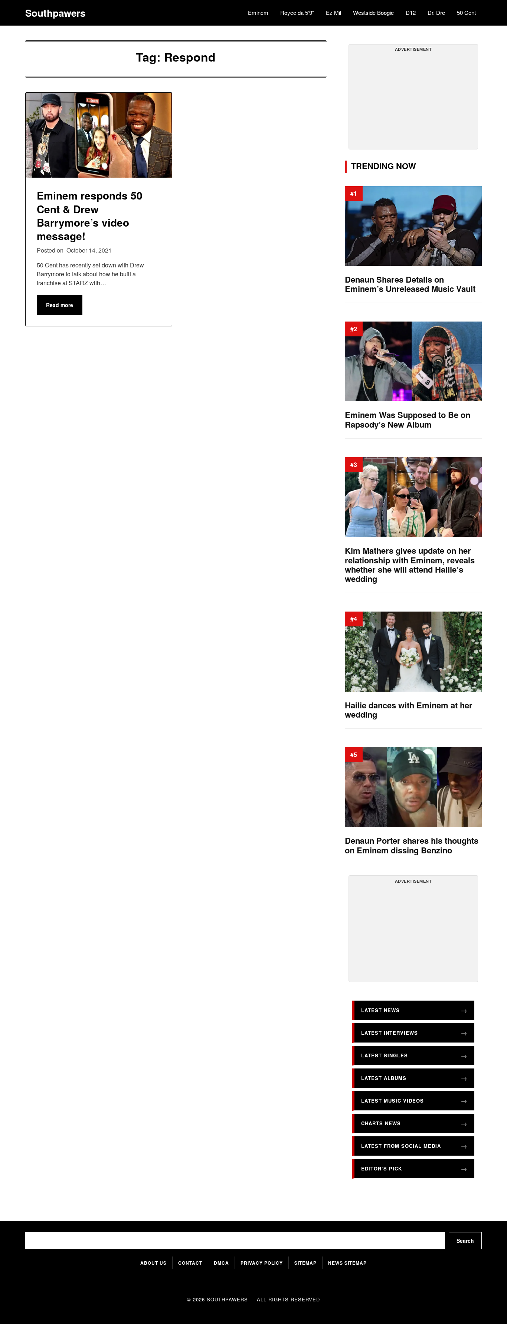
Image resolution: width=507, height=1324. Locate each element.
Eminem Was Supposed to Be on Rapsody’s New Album (407, 419)
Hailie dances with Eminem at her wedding (408, 710)
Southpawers (55, 13)
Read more (59, 305)
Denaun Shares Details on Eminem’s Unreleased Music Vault (410, 284)
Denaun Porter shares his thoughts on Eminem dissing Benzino (411, 845)
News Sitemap (347, 1262)
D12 (411, 12)
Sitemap (305, 1262)
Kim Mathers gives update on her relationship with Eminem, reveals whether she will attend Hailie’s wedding (410, 564)
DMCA (221, 1262)
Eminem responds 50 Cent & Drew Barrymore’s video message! (90, 215)
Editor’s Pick (381, 1168)
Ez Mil (333, 12)
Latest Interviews (389, 1032)
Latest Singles (384, 1055)
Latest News (380, 1010)
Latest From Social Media (401, 1145)
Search (465, 1240)
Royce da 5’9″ (297, 12)
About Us (153, 1262)
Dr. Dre (436, 12)
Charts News (381, 1123)
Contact (190, 1262)
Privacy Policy (262, 1262)
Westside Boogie (373, 12)
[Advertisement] (413, 99)
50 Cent (466, 12)
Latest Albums (383, 1077)
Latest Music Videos (392, 1100)
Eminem (258, 12)
